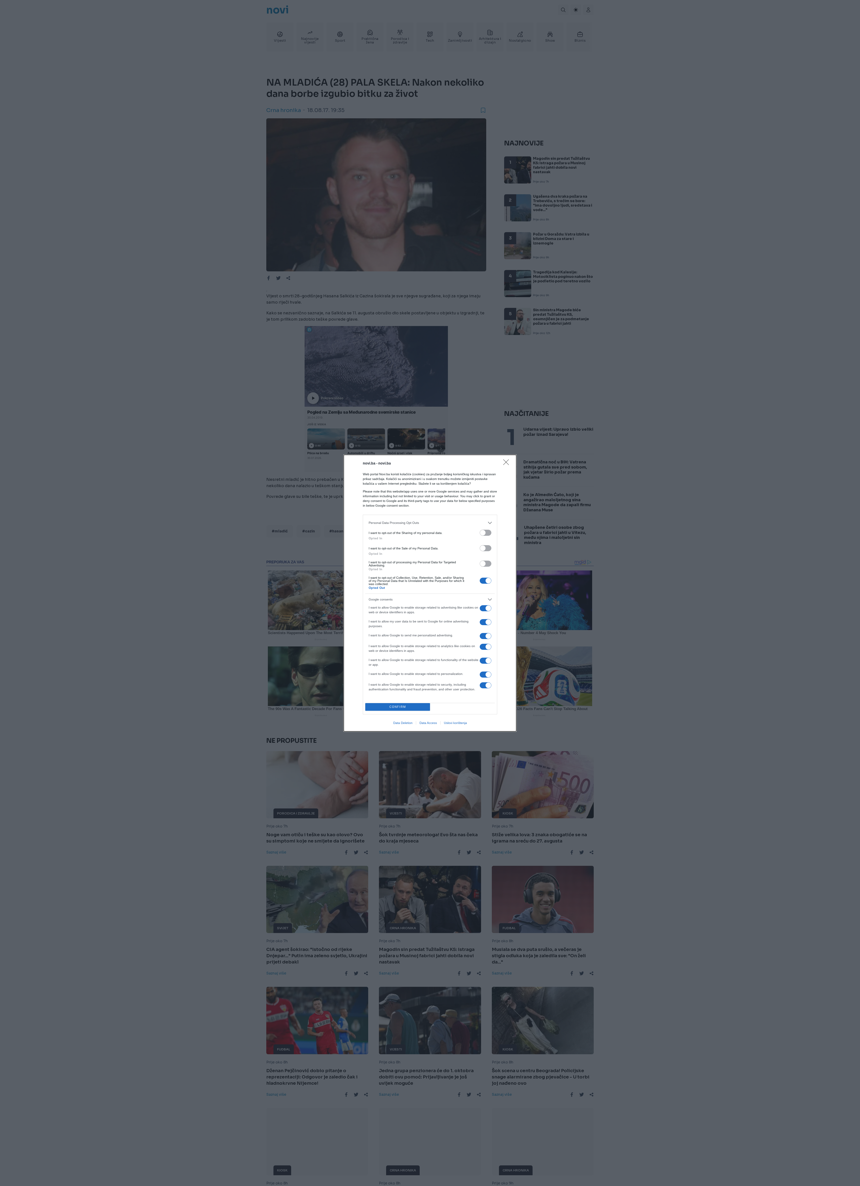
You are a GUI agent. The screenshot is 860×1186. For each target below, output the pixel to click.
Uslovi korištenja (455, 723)
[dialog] (430, 593)
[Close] (507, 463)
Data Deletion (403, 723)
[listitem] (430, 523)
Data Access (428, 723)
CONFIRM (397, 707)
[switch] (485, 533)
